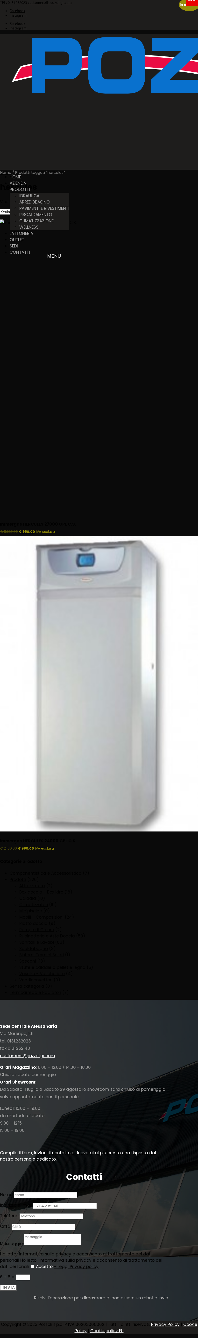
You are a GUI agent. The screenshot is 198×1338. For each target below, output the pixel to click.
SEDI (14, 246)
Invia (9, 1288)
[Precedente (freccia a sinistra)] (8, 669)
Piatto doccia (33, 923)
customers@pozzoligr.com (27, 1056)
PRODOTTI (20, 189)
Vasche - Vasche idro (42, 974)
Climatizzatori (33, 905)
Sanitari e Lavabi (36, 942)
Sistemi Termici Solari (41, 955)
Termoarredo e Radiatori (35, 992)
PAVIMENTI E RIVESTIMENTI (44, 208)
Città (5, 1226)
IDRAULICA (29, 196)
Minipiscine (30, 911)
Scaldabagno (33, 948)
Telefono (9, 1216)
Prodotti (18, 879)
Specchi (27, 961)
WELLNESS (28, 227)
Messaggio (11, 1243)
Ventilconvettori (35, 980)
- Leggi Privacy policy (76, 1266)
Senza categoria (27, 986)
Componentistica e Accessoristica (46, 873)
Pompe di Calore (36, 930)
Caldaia (27, 898)
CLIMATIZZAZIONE (36, 221)
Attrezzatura (32, 886)
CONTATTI (20, 252)
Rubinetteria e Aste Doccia (47, 936)
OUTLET (17, 240)
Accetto (67, 1266)
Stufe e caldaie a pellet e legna (52, 967)
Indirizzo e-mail (16, 1205)
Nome (6, 1194)
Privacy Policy (165, 1324)
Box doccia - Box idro (41, 892)
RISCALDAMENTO (35, 215)
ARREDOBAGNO (34, 202)
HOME (15, 177)
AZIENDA (18, 183)
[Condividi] (171, 5)
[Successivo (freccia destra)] (189, 669)
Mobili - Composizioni (41, 917)
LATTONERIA (21, 233)
